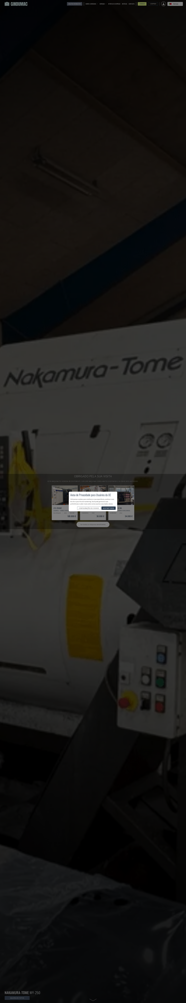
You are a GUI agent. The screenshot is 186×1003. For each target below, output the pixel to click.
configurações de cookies (89, 508)
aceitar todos (108, 508)
